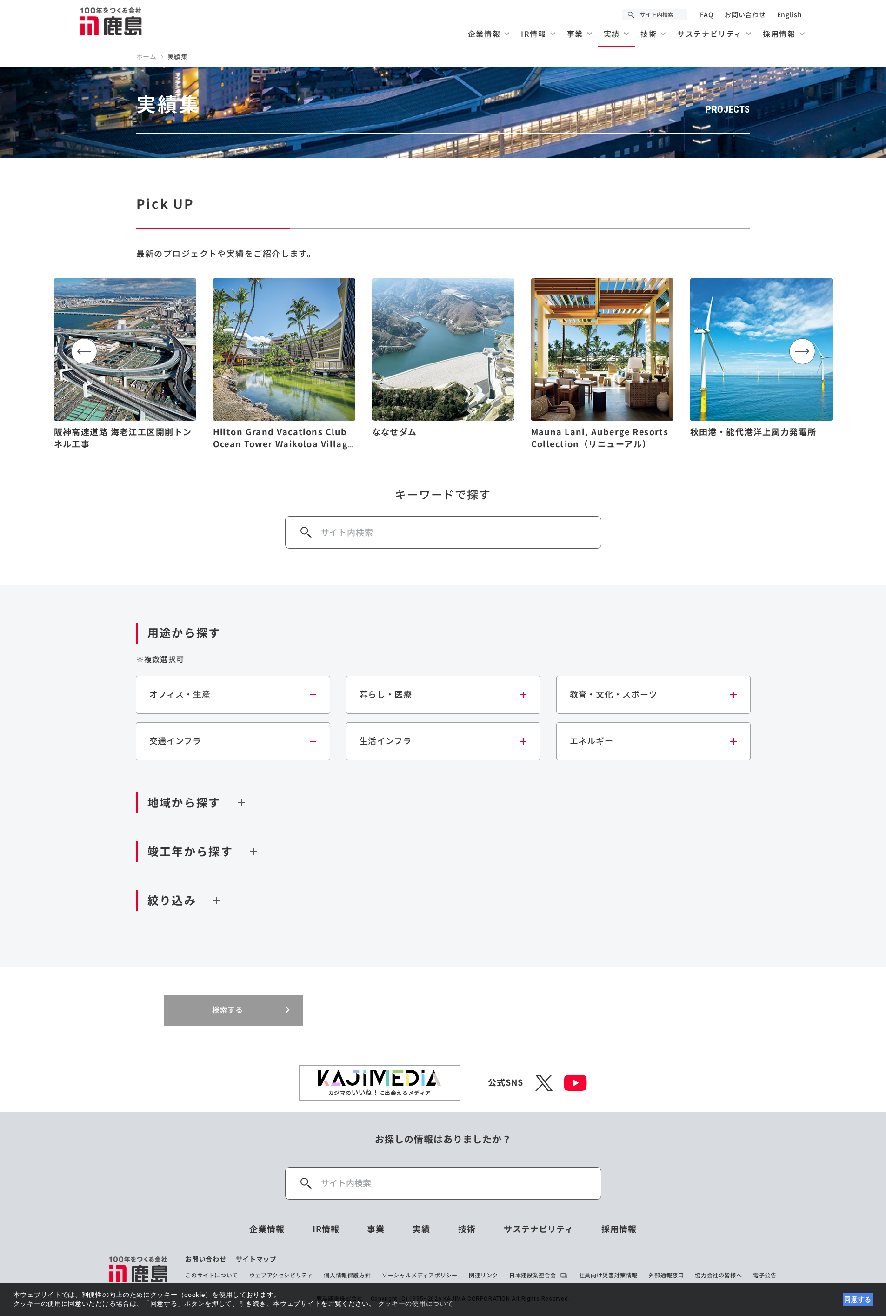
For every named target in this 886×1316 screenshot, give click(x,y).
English (789, 15)
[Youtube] (575, 1083)
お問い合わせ (745, 15)
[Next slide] (802, 351)
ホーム (146, 57)
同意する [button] (858, 1299)
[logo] (138, 1269)
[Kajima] (111, 21)
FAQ (706, 15)
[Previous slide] (84, 351)
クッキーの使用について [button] (415, 1303)
